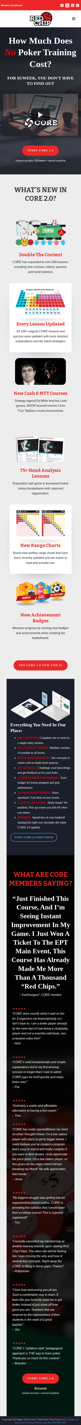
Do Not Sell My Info (55, 1422)
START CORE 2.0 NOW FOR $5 (33, 837)
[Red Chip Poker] (41, 18)
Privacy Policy (33, 1422)
